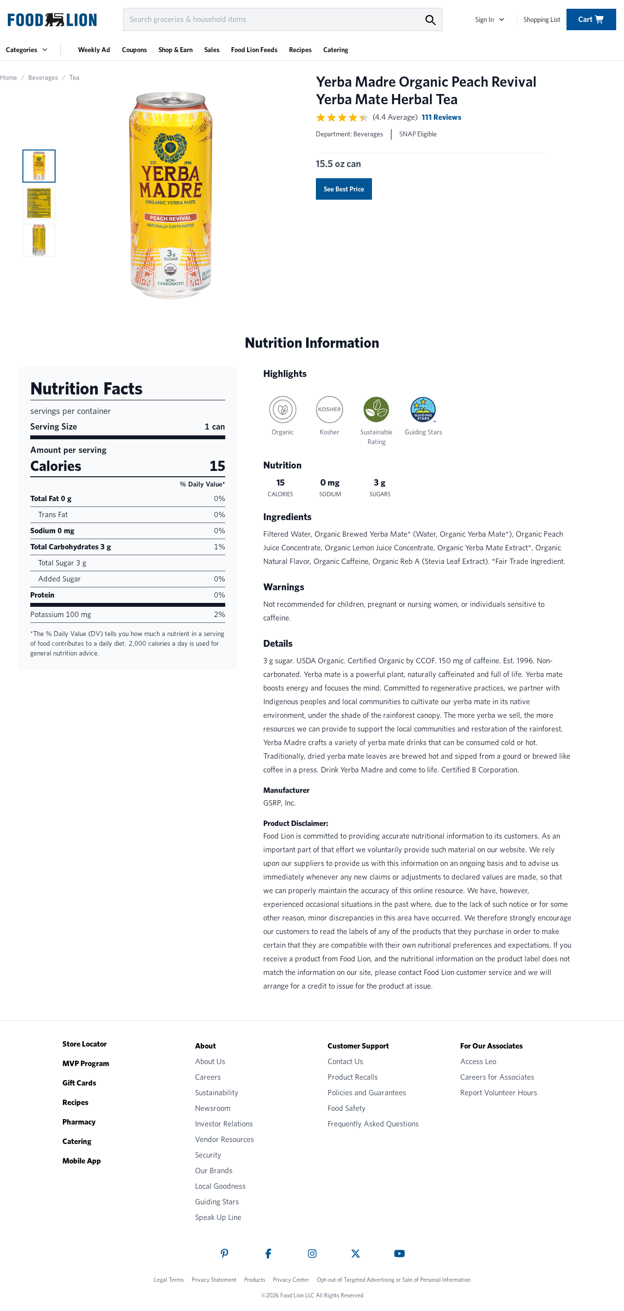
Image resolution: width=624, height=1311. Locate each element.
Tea (74, 77)
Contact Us (345, 1061)
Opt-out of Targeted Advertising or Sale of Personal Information (393, 1279)
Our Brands (214, 1170)
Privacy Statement (214, 1279)
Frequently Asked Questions (373, 1123)
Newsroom (213, 1108)
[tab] (39, 166)
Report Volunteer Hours (498, 1092)
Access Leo (478, 1061)
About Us (210, 1061)
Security (208, 1155)
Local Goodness (220, 1186)
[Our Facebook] (268, 1253)
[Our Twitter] (356, 1253)
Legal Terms (169, 1279)
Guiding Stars (217, 1201)
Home (8, 77)
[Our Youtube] (400, 1253)
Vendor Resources (224, 1139)
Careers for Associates (497, 1077)
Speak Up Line (218, 1217)
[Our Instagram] (312, 1253)
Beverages (43, 77)
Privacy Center (291, 1279)
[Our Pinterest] (224, 1253)
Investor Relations (224, 1123)
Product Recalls (353, 1077)
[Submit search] (430, 19)
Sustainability (216, 1092)
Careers (208, 1077)
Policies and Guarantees (367, 1092)
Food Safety (347, 1108)
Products (254, 1279)
